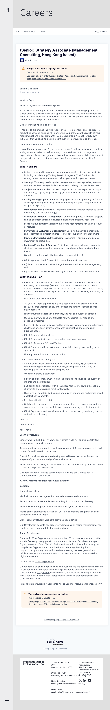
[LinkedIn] (85, 680)
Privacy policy (48, 649)
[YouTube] (89, 680)
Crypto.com (54, 149)
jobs (18, 31)
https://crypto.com (44, 561)
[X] (80, 680)
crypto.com (38, 519)
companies (29, 31)
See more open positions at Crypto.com (61, 620)
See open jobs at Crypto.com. (40, 72)
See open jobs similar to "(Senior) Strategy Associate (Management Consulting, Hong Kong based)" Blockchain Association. (62, 77)
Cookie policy (61, 649)
